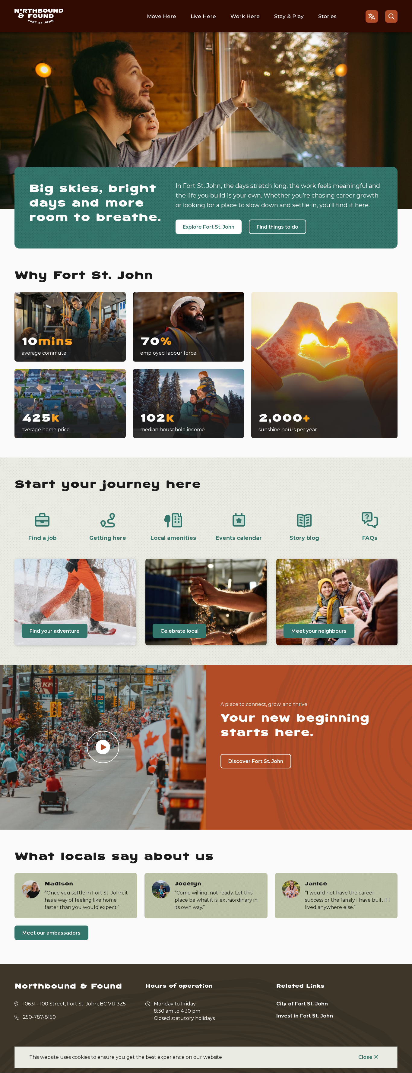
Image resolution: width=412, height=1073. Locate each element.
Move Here (161, 16)
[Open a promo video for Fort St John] (103, 747)
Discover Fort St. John (255, 761)
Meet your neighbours (319, 631)
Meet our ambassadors (51, 933)
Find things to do (277, 227)
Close (365, 1057)
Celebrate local (179, 631)
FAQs (369, 538)
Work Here (245, 16)
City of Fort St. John (302, 1004)
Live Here (203, 16)
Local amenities (173, 538)
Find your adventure (55, 631)
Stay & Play (289, 16)
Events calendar (239, 538)
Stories (327, 16)
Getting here (107, 538)
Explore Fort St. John (208, 227)
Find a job (42, 538)
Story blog (304, 538)
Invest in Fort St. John (304, 1016)
